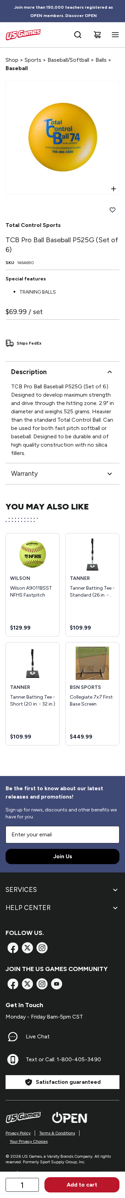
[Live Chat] (13, 1036)
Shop (12, 60)
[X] (27, 947)
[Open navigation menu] (113, 35)
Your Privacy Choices (29, 1141)
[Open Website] (70, 1117)
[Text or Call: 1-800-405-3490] (13, 1059)
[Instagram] (42, 947)
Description (29, 372)
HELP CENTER (28, 908)
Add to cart (82, 1184)
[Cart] (97, 35)
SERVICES (21, 890)
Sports (33, 60)
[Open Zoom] (113, 189)
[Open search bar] (77, 35)
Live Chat (38, 1036)
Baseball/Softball (68, 60)
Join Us (62, 856)
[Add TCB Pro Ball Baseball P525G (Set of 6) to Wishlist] (112, 210)
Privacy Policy (18, 1133)
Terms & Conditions (57, 1133)
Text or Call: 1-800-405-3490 (63, 1059)
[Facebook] (13, 947)
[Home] (23, 34)
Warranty (24, 474)
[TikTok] (56, 984)
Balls (101, 60)
